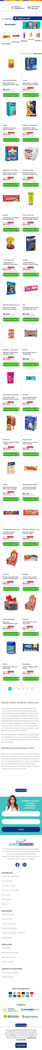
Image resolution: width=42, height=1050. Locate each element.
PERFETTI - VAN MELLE (10, 350)
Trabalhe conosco (8, 914)
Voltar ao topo (21, 790)
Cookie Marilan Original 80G (9, 532)
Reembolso (6, 895)
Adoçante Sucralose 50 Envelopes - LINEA (30, 83)
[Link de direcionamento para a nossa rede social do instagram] (24, 865)
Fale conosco (7, 899)
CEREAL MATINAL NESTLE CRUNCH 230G (30, 263)
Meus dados (6, 948)
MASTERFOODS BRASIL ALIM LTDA (31, 484)
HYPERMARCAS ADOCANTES (11, 170)
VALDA (5, 664)
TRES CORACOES (28, 215)
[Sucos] (31, 34)
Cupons (4, 904)
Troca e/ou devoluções (10, 890)
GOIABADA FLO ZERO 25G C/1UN (30, 622)
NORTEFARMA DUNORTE (10, 395)
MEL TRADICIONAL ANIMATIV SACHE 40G (11, 83)
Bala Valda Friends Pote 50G (10, 667)
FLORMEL (6, 574)
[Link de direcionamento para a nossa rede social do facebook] (17, 865)
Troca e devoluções (9, 924)
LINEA (25, 80)
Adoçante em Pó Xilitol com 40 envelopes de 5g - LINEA (10, 128)
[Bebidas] (24, 35)
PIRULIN (25, 350)
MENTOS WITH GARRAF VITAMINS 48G (10, 353)
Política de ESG (7, 977)
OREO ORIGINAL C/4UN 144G (30, 667)
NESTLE (5, 215)
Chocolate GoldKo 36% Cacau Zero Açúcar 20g (30, 398)
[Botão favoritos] (17, 57)
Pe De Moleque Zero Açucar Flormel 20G (11, 577)
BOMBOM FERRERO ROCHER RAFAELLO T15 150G (30, 173)
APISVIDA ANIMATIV (10, 80)
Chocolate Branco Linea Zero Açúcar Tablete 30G (10, 488)
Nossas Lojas (6, 937)
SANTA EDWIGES (8, 619)
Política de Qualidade (9, 928)
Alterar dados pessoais (10, 953)
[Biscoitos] (16, 36)
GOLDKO (25, 395)
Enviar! (21, 829)
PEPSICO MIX (27, 439)
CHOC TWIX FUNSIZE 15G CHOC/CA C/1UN (30, 488)
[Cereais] (38, 35)
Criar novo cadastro (9, 957)
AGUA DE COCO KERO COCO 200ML (30, 443)
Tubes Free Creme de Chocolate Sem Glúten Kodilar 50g (30, 577)
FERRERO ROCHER (28, 170)
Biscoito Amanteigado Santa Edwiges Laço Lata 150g (11, 622)
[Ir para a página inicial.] (3, 7)
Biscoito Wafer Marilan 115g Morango (28, 532)
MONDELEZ (26, 664)
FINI (24, 305)
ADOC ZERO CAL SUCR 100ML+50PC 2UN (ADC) (10, 173)
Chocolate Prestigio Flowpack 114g (11, 218)
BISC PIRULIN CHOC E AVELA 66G (30, 353)
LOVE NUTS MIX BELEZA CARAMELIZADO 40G (11, 398)
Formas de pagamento (10, 876)
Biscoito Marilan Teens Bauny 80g (9, 308)
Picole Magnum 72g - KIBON (11, 443)
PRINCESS (6, 439)
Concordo (21, 1045)
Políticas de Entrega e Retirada (13, 933)
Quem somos (7, 919)
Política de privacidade (10, 972)
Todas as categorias (12, 19)
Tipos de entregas (8, 886)
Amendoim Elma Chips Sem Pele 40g (30, 128)
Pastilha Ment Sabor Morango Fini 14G (31, 308)
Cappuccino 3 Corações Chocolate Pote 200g (11, 263)
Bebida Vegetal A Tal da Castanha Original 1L (31, 218)
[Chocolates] (6, 36)
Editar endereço (8, 962)
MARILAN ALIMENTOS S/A (11, 305)
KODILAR (25, 574)
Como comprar (7, 881)
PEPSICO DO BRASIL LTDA (31, 125)
